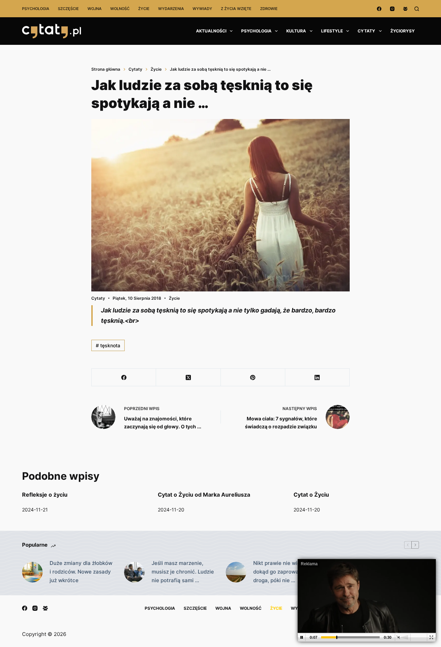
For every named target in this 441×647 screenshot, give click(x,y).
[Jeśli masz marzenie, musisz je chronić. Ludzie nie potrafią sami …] (134, 572)
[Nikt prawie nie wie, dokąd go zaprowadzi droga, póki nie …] (236, 572)
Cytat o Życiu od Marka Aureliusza (204, 494)
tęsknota (108, 345)
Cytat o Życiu (311, 494)
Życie (144, 8)
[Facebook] (379, 9)
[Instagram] (392, 9)
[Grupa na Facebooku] (405, 9)
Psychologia (35, 8)
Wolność (120, 8)
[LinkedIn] (317, 377)
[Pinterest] (253, 377)
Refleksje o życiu (45, 494)
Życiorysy (402, 30)
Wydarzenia (171, 8)
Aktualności (211, 30)
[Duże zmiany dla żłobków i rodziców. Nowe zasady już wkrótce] (32, 572)
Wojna (95, 8)
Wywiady (202, 8)
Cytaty (366, 30)
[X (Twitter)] (188, 377)
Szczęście (68, 8)
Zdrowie (269, 8)
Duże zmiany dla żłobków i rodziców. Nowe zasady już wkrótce (81, 572)
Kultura (296, 30)
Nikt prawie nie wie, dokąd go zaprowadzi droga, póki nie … (279, 572)
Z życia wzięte (236, 8)
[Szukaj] (416, 9)
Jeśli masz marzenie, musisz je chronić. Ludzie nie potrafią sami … (183, 572)
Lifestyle (332, 30)
